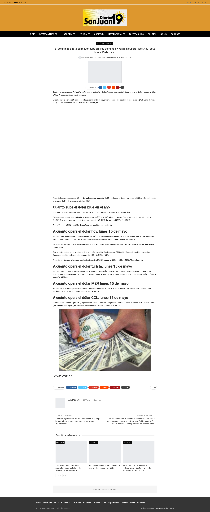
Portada (109, 43)
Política (152, 34)
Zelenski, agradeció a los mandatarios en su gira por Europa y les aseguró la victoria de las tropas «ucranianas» (78, 421)
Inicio (32, 34)
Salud (164, 34)
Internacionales (116, 34)
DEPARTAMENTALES (48, 34)
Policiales (84, 34)
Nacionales (69, 34)
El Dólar (100, 43)
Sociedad (99, 34)
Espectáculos (136, 34)
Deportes (60, 442)
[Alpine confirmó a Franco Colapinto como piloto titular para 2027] (105, 452)
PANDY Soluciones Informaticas (163, 508)
